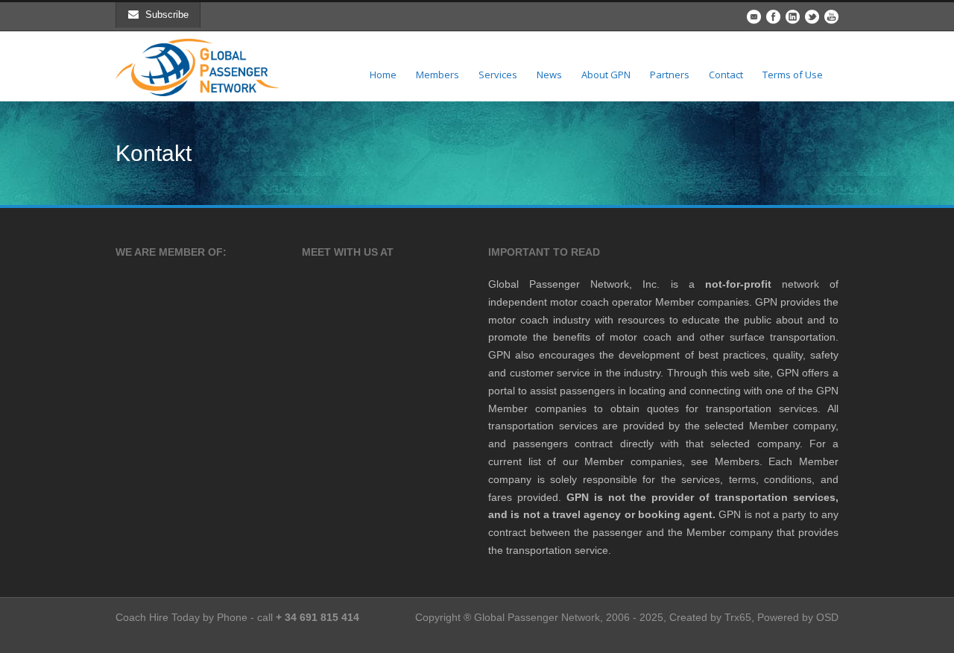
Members (437, 74)
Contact (726, 74)
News (549, 74)
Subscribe (167, 14)
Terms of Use (792, 74)
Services (497, 74)
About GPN (606, 74)
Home (383, 74)
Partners (669, 74)
